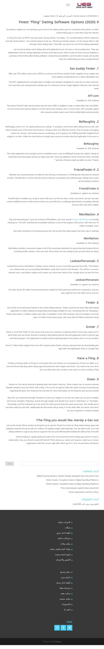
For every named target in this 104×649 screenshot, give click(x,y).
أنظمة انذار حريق (63, 533)
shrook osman (80, 16)
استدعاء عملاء (64, 588)
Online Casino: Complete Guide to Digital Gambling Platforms (72, 480)
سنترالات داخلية (64, 538)
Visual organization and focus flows (84, 492)
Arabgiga (57, 641)
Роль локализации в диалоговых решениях (80, 488)
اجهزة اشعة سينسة (62, 554)
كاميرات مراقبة (64, 522)
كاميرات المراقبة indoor (61, 16)
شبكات (67, 528)
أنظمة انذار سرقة (63, 583)
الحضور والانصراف (63, 560)
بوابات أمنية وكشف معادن (60, 549)
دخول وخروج (65, 572)
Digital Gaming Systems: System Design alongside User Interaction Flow (68, 476)
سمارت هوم (65, 593)
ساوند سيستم (65, 599)
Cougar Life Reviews (81, 219)
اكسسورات (65, 604)
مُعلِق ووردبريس (92, 504)
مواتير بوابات (65, 544)
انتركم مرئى (65, 577)
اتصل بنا (67, 609)
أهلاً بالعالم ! (76, 504)
